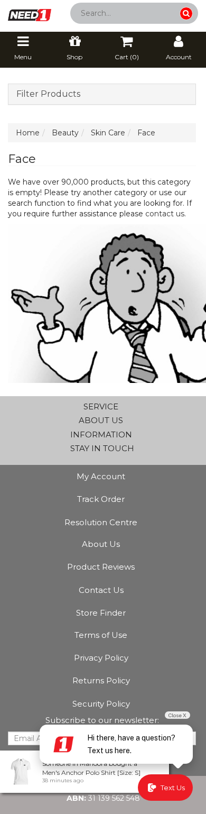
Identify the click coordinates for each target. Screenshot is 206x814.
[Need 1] (29, 11)
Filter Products (48, 94)
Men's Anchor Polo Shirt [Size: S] (91, 772)
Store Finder (101, 613)
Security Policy (101, 704)
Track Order (101, 499)
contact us (164, 213)
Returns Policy (101, 680)
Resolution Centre (100, 522)
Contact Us (101, 590)
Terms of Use (100, 635)
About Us (101, 544)
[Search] (186, 13)
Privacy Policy (101, 658)
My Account (101, 476)
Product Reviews (101, 567)
